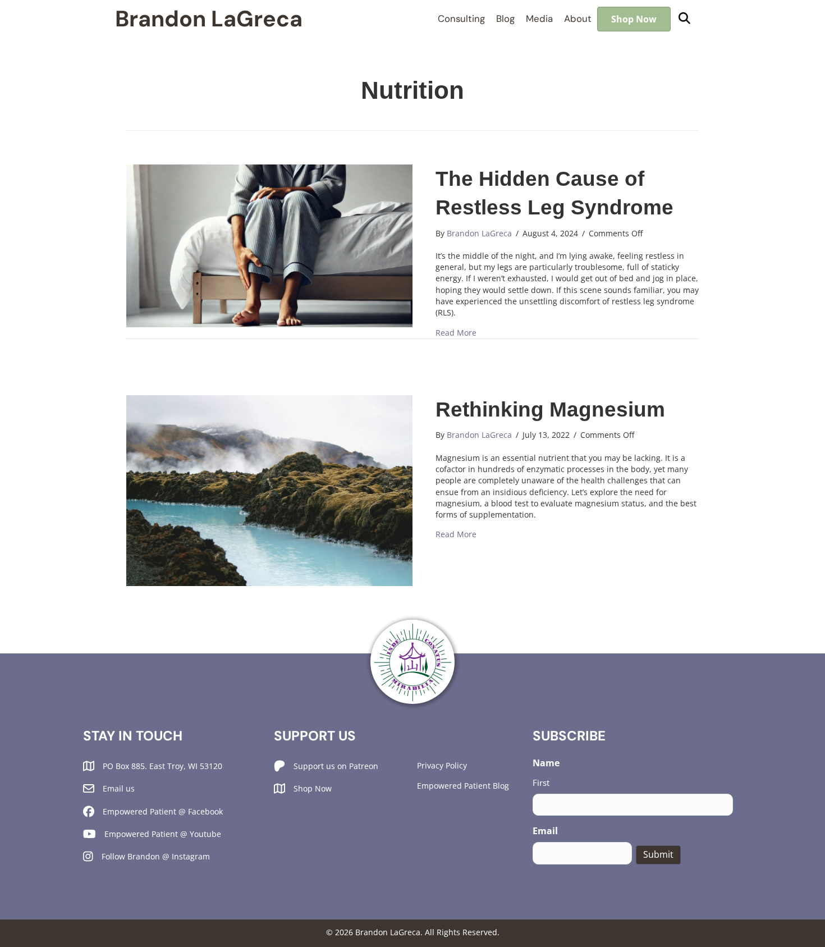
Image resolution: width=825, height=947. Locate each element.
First (541, 782)
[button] (684, 19)
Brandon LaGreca (208, 18)
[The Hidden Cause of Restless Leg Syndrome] (269, 245)
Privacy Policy (442, 765)
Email (545, 831)
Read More (456, 332)
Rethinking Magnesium (550, 409)
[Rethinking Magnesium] (269, 489)
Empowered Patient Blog (463, 785)
